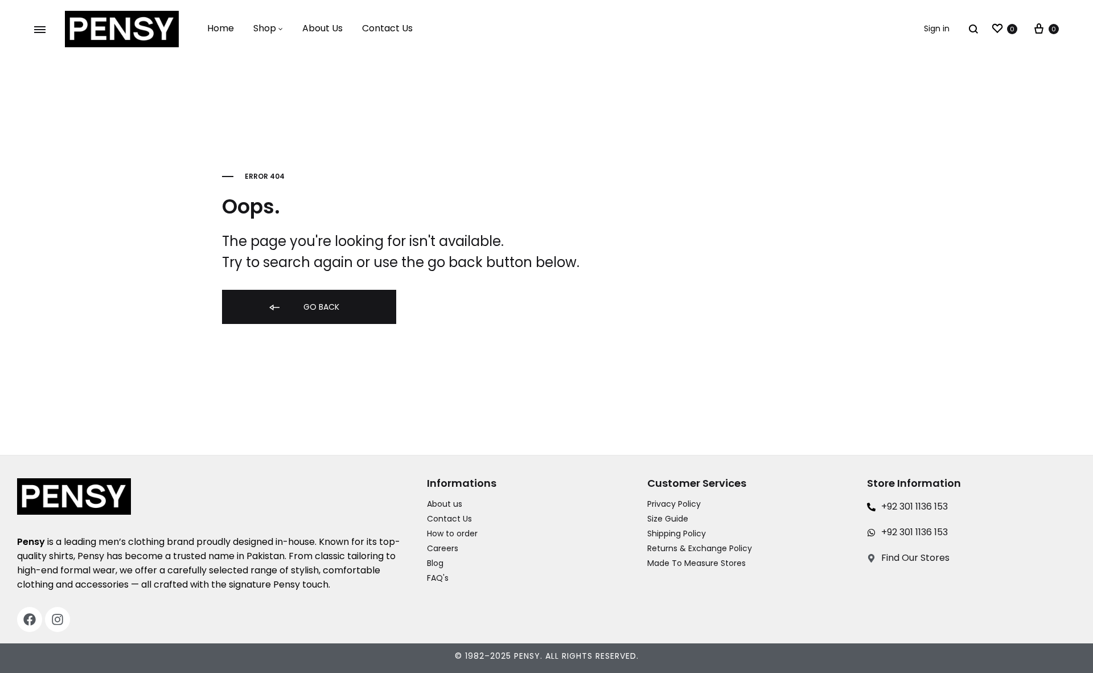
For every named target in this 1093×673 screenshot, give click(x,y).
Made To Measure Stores (696, 563)
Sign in (937, 28)
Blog (435, 563)
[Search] (973, 28)
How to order (452, 533)
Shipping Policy (676, 533)
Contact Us (387, 28)
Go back (320, 307)
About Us (322, 28)
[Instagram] (57, 619)
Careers (442, 548)
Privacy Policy (674, 504)
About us (444, 504)
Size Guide (667, 518)
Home (220, 28)
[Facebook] (29, 619)
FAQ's (438, 578)
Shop (264, 28)
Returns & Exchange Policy (699, 548)
